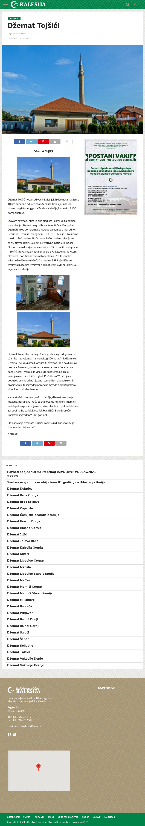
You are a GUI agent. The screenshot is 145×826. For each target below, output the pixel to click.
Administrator (22, 33)
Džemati (39, 817)
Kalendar (109, 817)
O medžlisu (13, 817)
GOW (85, 822)
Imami (51, 817)
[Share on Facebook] (19, 141)
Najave (96, 817)
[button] (38, 767)
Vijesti (27, 817)
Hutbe (85, 817)
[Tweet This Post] (31, 141)
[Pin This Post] (43, 141)
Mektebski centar (68, 817)
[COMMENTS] (66, 141)
